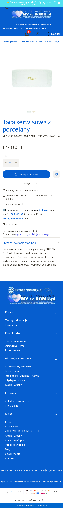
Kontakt (9, 458)
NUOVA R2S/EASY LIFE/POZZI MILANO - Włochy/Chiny (31, 136)
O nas (8, 421)
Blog (7, 449)
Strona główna (10, 41)
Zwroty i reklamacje (16, 320)
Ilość (5, 156)
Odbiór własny (13, 384)
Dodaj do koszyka (28, 174)
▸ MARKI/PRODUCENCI (32, 41)
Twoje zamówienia (15, 341)
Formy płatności (14, 371)
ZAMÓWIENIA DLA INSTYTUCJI (22, 430)
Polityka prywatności (17, 400)
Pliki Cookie (11, 405)
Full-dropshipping (15, 444)
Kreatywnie (11, 426)
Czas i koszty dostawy (18, 366)
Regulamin (11, 324)
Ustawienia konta (14, 345)
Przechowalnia (13, 350)
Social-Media (12, 453)
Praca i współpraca (16, 440)
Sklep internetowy (28, 500)
